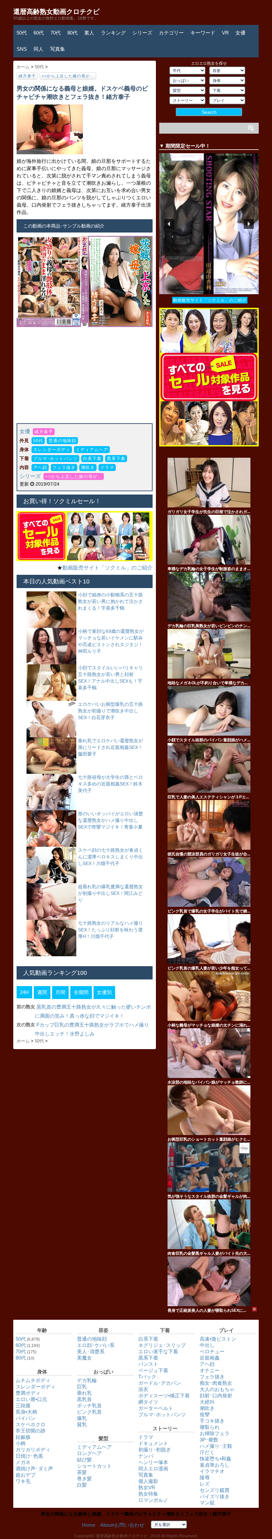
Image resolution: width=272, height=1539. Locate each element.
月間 (60, 992)
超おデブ (25, 1475)
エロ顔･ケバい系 (95, 1345)
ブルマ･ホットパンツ (55, 458)
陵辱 (205, 1477)
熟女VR (146, 1487)
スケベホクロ (30, 1424)
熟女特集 (148, 1494)
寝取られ (210, 1427)
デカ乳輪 (87, 1380)
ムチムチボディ (33, 1380)
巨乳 (82, 1386)
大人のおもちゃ (217, 1389)
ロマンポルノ (153, 1500)
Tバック (147, 1376)
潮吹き (88, 467)
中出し (207, 1345)
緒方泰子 (27, 76)
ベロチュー (212, 1351)
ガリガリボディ (33, 1449)
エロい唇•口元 (31, 1399)
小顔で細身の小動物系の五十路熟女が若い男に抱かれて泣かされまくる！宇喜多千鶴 (110, 601)
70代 (55, 32)
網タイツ (148, 1402)
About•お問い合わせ (122, 1525)
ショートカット (94, 1466)
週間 (42, 992)
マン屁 (207, 1503)
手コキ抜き (212, 1421)
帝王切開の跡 (30, 1431)
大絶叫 (207, 1402)
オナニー (210, 1370)
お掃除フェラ (215, 1433)
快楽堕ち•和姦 (215, 1458)
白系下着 (92, 458)
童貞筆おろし (215, 1465)
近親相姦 (210, 1358)
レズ (205, 1484)
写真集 (57, 49)
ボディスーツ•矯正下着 (164, 1395)
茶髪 (82, 1472)
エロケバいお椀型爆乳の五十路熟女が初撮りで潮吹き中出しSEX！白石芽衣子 (110, 711)
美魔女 (84, 1358)
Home (88, 1525)
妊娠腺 (23, 1437)
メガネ (23, 1462)
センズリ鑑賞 (215, 1490)
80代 (72, 32)
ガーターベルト (155, 1408)
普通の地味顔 (62, 440)
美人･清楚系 (90, 1351)
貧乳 (82, 1424)
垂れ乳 (84, 1393)
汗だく (207, 1452)
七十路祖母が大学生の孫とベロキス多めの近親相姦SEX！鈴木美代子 (110, 783)
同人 (38, 49)
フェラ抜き (64, 467)
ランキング (113, 32)
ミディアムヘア (92, 449)
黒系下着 (116, 458)
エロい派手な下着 (158, 1351)
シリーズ (142, 32)
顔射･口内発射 (216, 1395)
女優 (240, 32)
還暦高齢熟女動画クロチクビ (56, 11)
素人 (89, 32)
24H (24, 992)
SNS (22, 49)
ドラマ (107, 467)
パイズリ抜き (215, 1496)
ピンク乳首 (89, 1412)
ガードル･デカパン (159, 1383)
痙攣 (205, 1414)
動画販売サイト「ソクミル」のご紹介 (107, 567)
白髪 (82, 1485)
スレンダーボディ (51, 449)
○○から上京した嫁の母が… (67, 76)
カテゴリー (171, 32)
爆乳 (82, 1418)
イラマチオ (212, 1471)
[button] (209, 223)
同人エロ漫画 (153, 1468)
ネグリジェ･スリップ (162, 1345)
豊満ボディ (28, 1393)
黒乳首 (84, 1399)
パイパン (25, 1418)
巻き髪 (84, 1478)
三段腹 (23, 1405)
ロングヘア (89, 1453)
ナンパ (145, 1456)
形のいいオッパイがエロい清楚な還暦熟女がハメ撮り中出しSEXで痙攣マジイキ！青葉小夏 (110, 820)
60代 (39, 32)
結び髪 (84, 1459)
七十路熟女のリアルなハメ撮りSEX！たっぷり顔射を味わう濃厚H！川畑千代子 (110, 929)
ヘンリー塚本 (153, 1462)
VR (225, 32)
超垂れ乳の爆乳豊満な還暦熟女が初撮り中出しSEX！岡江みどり (110, 893)
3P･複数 (209, 1439)
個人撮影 (148, 1481)
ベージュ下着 (153, 1370)
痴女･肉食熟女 (216, 1383)
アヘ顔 (40, 467)
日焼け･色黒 (29, 1456)
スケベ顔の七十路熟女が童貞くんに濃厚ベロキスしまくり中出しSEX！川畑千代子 (110, 856)
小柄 (21, 1443)
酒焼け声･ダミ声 (34, 1468)
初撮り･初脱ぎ (154, 1449)
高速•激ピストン (218, 1339)
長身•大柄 (26, 1412)
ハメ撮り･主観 (216, 1446)
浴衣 (143, 1389)
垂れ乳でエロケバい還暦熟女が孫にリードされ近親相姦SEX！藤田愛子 (110, 747)
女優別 (104, 992)
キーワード (202, 32)
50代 (22, 32)
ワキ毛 (23, 1481)
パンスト (148, 1364)
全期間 (81, 992)
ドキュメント (153, 1443)
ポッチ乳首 (89, 1405)
